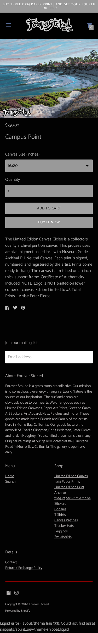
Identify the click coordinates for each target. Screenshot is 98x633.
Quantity (12, 179)
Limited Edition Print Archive (69, 490)
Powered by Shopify (17, 610)
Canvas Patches (66, 520)
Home (9, 476)
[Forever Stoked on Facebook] (9, 592)
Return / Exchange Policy (23, 568)
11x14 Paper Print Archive (72, 498)
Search (10, 482)
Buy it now (49, 222)
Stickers (60, 504)
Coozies (60, 509)
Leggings (61, 531)
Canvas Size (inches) (22, 154)
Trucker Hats (64, 526)
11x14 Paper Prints (67, 482)
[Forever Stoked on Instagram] (16, 592)
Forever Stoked (39, 604)
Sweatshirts (63, 537)
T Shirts (60, 515)
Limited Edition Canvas (71, 476)
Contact (11, 562)
